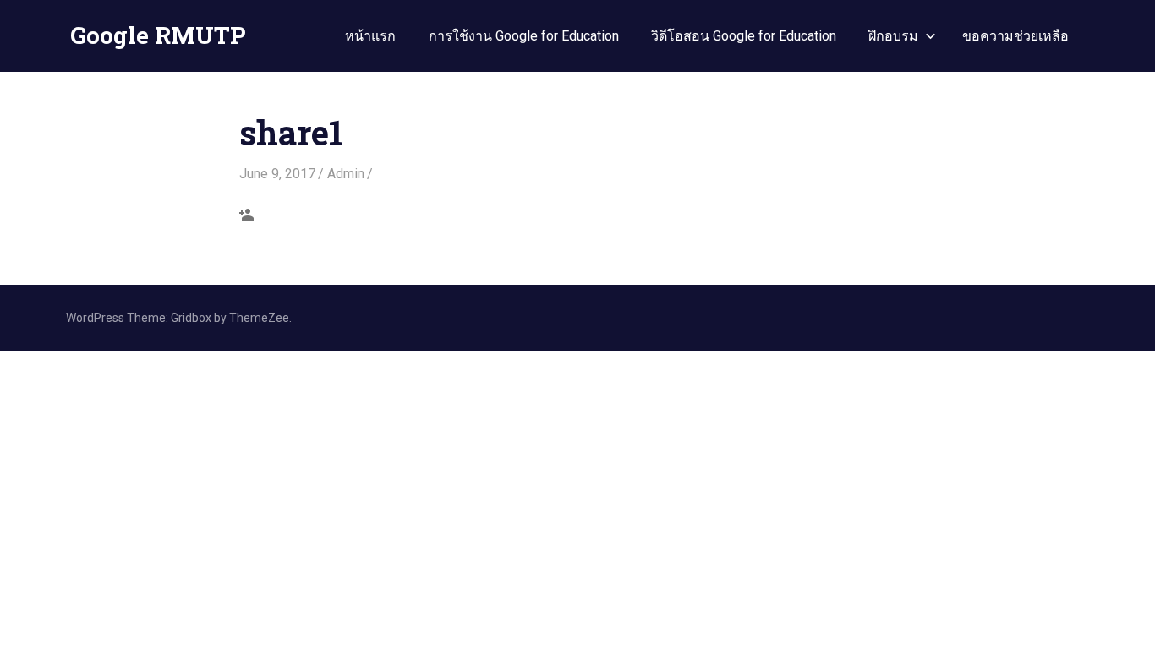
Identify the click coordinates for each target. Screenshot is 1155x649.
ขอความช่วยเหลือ (1015, 36)
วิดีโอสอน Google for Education (743, 36)
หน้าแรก (370, 36)
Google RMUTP (157, 35)
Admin (345, 174)
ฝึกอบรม (893, 36)
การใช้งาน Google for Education (524, 36)
